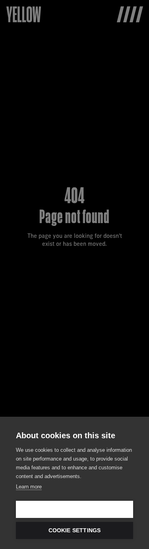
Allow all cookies (74, 509)
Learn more (29, 487)
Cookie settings (74, 530)
